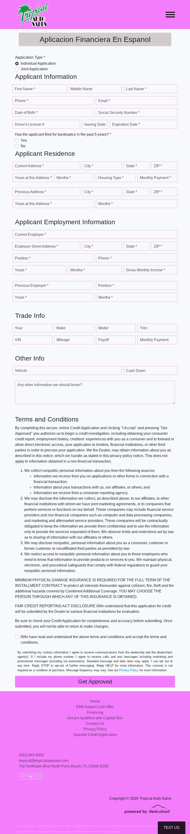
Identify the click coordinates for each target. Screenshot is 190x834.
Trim (143, 328)
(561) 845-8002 (31, 755)
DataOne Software (92, 826)
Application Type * (30, 57)
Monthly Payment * (155, 178)
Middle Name (81, 89)
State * (131, 166)
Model (103, 328)
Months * (64, 178)
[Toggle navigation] (170, 14)
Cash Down (136, 371)
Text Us (172, 828)
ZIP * (158, 166)
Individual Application (38, 63)
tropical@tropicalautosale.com (44, 761)
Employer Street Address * (36, 246)
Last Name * (136, 89)
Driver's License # (29, 124)
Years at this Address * (33, 178)
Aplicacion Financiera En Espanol (95, 39)
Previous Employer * (31, 286)
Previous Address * (30, 192)
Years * (21, 270)
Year (18, 328)
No (23, 146)
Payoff (103, 340)
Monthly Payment (154, 340)
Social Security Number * (118, 113)
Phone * (21, 101)
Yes (24, 140)
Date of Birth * (26, 113)
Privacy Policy (129, 670)
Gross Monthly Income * (145, 270)
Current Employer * (30, 234)
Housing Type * (111, 178)
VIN (18, 340)
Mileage (63, 340)
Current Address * (29, 166)
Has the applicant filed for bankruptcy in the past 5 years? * (63, 134)
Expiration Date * (126, 124)
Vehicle (21, 371)
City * (88, 166)
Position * (23, 258)
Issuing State (95, 124)
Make (61, 328)
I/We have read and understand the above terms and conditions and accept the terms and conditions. (93, 639)
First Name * (25, 89)
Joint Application (34, 69)
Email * (104, 101)
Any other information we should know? (49, 385)
